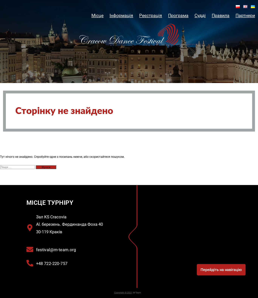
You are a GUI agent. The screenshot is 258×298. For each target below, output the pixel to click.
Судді (200, 15)
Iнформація (121, 15)
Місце (97, 15)
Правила (220, 15)
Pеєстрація (150, 15)
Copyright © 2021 (123, 292)
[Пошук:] (18, 167)
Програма (178, 15)
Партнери (245, 15)
